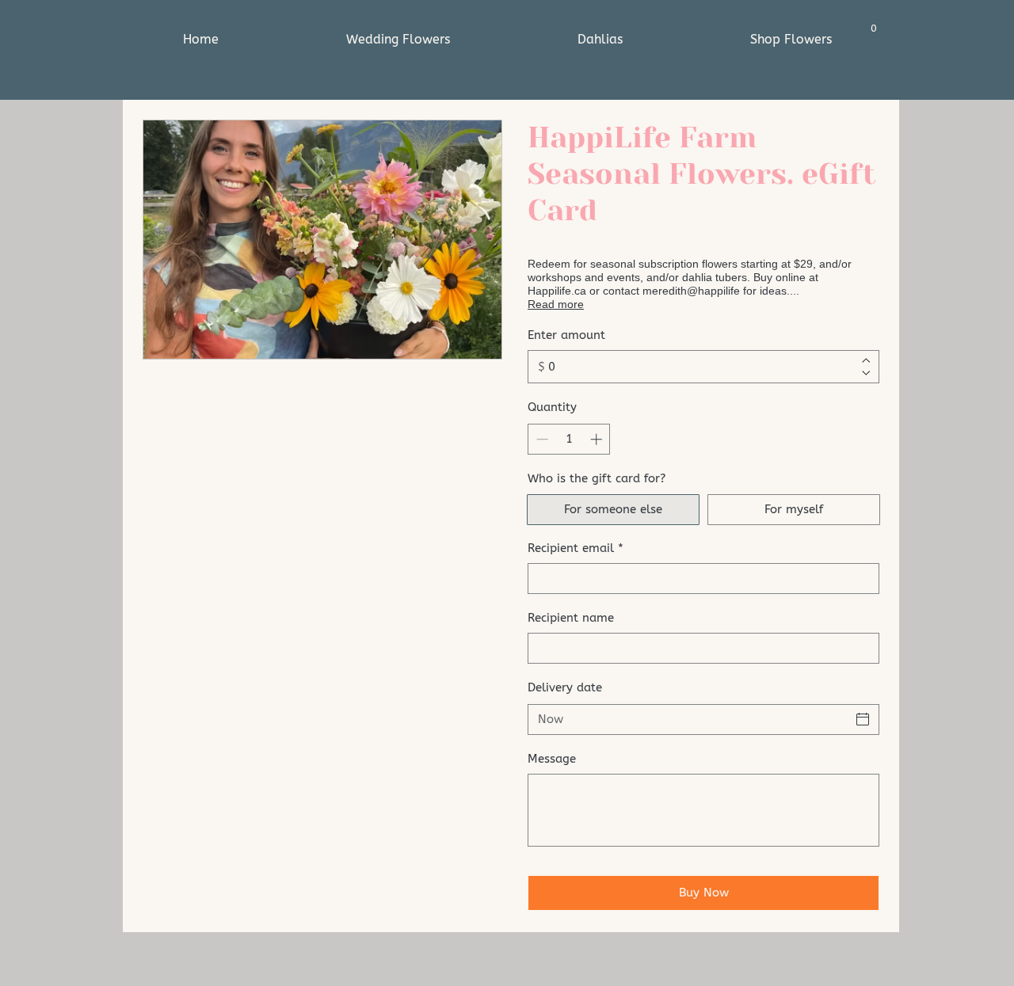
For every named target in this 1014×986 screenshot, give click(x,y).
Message (552, 759)
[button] (874, 23)
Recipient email (575, 548)
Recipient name (571, 618)
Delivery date (565, 687)
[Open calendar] (862, 719)
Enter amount (566, 335)
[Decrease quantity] (540, 439)
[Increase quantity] (597, 439)
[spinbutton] (569, 439)
